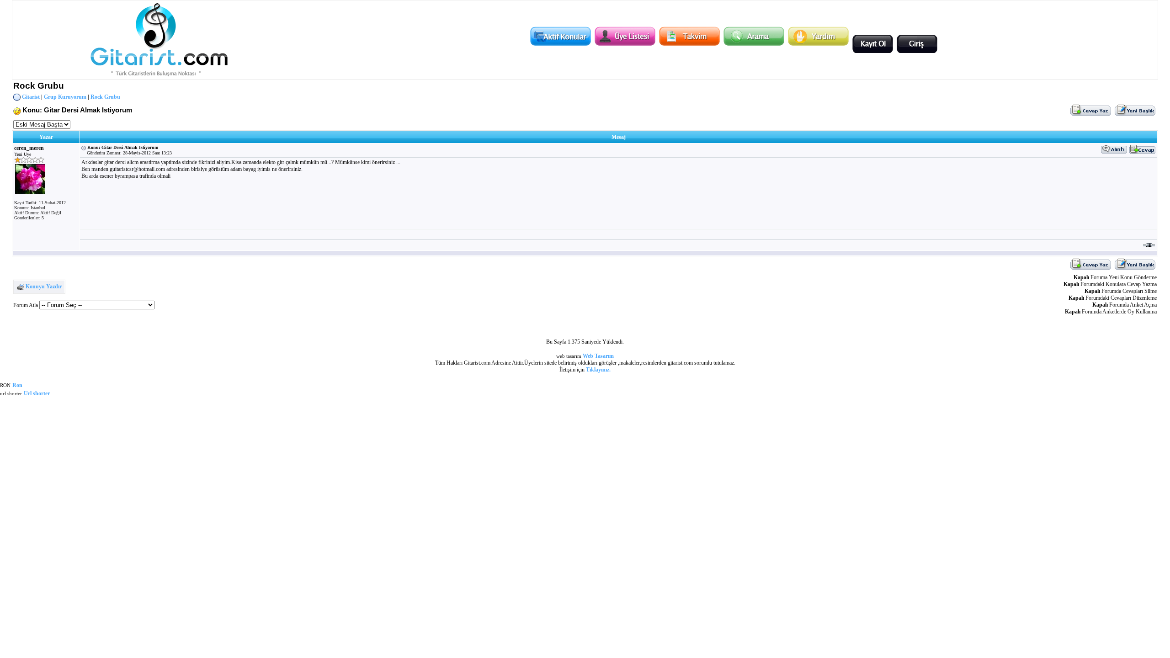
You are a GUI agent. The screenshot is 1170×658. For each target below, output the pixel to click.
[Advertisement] (618, 234)
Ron (17, 385)
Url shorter (37, 393)
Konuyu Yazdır (44, 286)
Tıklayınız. (598, 369)
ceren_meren (29, 148)
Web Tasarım (598, 356)
